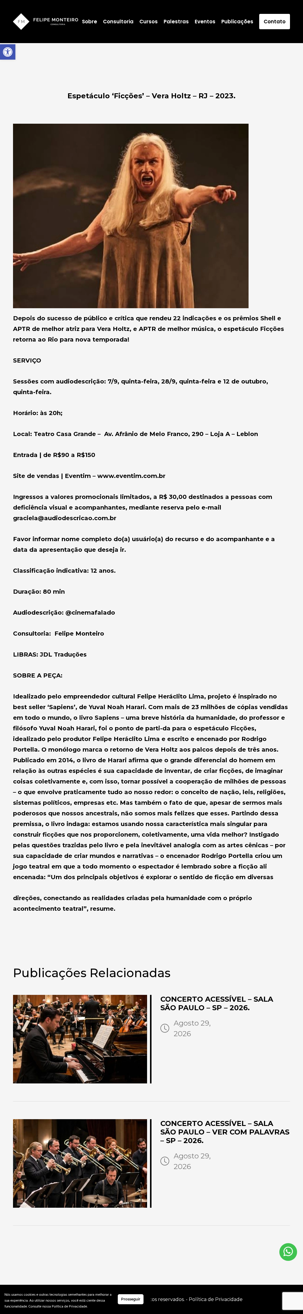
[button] (7, 52)
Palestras (176, 21)
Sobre (89, 21)
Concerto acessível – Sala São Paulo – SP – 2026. (216, 1003)
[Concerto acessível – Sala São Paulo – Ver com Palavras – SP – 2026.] (82, 1163)
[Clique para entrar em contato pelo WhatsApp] (288, 1252)
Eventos (205, 21)
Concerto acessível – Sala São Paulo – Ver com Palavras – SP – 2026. (224, 1132)
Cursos (148, 21)
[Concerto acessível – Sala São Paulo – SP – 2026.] (82, 1039)
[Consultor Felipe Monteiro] (45, 21)
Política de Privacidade (216, 1299)
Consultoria (118, 21)
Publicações (237, 21)
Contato (275, 21)
